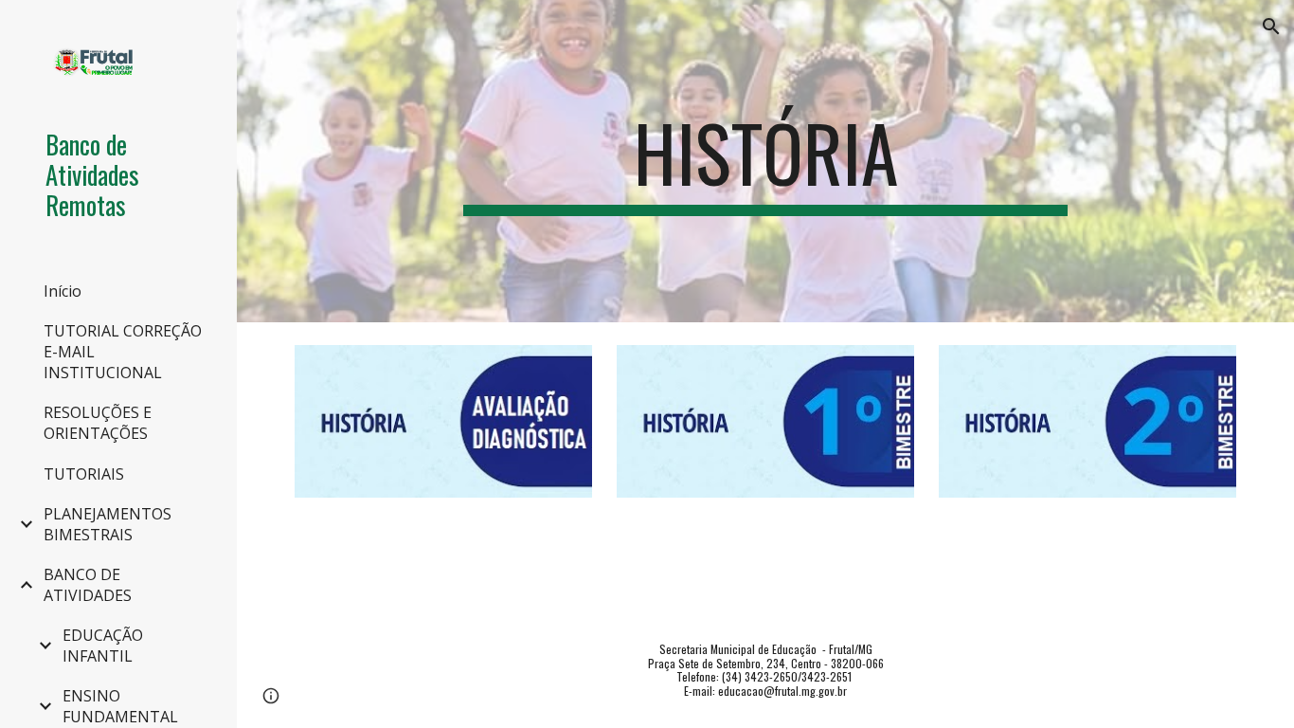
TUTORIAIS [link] (84, 474)
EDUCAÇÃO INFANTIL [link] (103, 645)
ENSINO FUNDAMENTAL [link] (120, 706)
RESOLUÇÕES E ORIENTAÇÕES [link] (98, 423)
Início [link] (62, 291)
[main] (766, 161)
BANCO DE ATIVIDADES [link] (88, 585)
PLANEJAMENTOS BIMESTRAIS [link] (107, 524)
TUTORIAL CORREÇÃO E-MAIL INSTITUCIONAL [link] (123, 351)
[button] (1271, 26)
